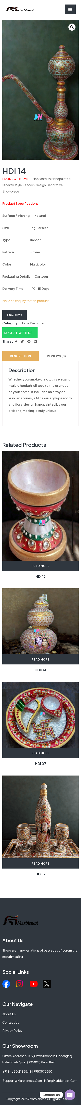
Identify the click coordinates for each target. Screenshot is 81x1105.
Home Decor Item (33, 323)
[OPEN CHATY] (70, 1094)
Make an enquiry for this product (25, 301)
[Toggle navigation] (70, 9)
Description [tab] (20, 356)
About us (9, 1014)
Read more (41, 566)
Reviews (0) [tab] (56, 356)
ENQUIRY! (14, 315)
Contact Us (10, 1022)
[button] (71, 27)
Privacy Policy (12, 1030)
